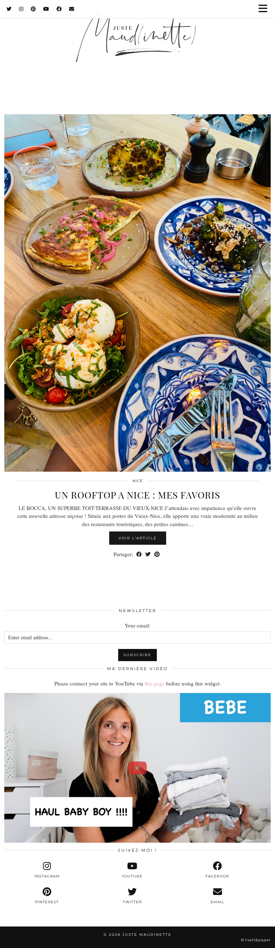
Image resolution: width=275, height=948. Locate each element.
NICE (137, 480)
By (256, 940)
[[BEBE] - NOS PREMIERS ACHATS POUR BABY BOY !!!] (137, 768)
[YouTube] (46, 9)
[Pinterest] (33, 9)
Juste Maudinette (147, 934)
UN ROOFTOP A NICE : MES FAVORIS (137, 495)
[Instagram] (21, 9)
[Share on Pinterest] (157, 554)
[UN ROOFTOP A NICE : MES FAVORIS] (137, 293)
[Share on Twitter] (148, 554)
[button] (265, 9)
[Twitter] (9, 9)
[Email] (71, 9)
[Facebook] (59, 9)
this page (155, 683)
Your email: (137, 625)
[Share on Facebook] (139, 554)
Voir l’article (138, 538)
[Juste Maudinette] (137, 47)
